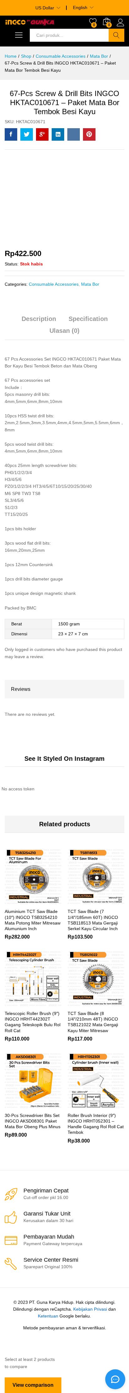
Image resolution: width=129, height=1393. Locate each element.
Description (39, 319)
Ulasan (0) (64, 331)
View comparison (33, 1385)
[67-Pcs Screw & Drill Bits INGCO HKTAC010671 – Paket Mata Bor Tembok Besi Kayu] (11, 134)
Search (116, 35)
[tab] (38, 322)
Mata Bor (90, 284)
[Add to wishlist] (46, 901)
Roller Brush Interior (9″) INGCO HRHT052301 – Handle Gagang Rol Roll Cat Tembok (96, 1124)
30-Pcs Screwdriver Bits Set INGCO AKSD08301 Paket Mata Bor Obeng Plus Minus (32, 1121)
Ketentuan (48, 1315)
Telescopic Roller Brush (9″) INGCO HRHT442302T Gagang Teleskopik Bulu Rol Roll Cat (32, 1022)
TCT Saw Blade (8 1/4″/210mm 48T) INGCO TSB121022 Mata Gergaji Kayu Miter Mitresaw (93, 1022)
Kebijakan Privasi (90, 1309)
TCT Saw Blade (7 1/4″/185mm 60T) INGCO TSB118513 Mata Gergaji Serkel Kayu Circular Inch (93, 920)
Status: (11, 263)
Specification (88, 319)
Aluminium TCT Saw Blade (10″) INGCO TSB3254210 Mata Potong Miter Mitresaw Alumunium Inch (32, 920)
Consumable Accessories (54, 284)
